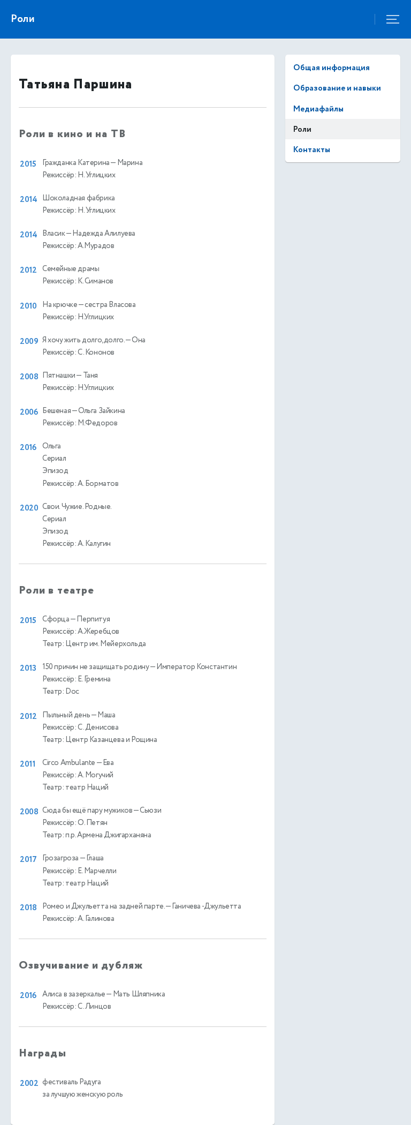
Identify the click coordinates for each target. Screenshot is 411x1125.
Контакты (311, 149)
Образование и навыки (337, 88)
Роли (302, 129)
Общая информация (331, 67)
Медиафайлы (318, 109)
